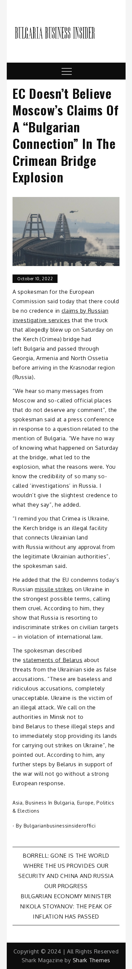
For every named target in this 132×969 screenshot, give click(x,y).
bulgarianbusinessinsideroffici (60, 826)
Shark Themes (91, 960)
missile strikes (54, 589)
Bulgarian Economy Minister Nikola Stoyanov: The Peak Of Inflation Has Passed (66, 906)
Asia (18, 803)
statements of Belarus (53, 660)
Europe (85, 803)
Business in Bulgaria (49, 803)
